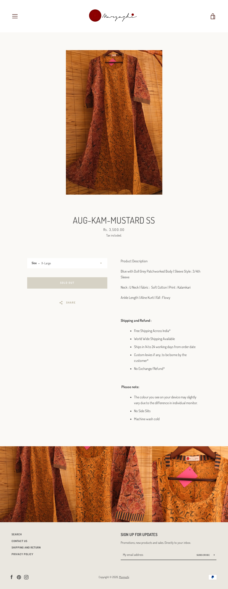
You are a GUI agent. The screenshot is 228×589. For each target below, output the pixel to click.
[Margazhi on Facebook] (11, 577)
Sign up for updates (139, 534)
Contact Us (19, 541)
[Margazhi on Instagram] (26, 577)
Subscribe (204, 555)
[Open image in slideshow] (114, 122)
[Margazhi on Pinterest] (19, 577)
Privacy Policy (22, 554)
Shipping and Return (26, 547)
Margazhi (124, 577)
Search (17, 534)
